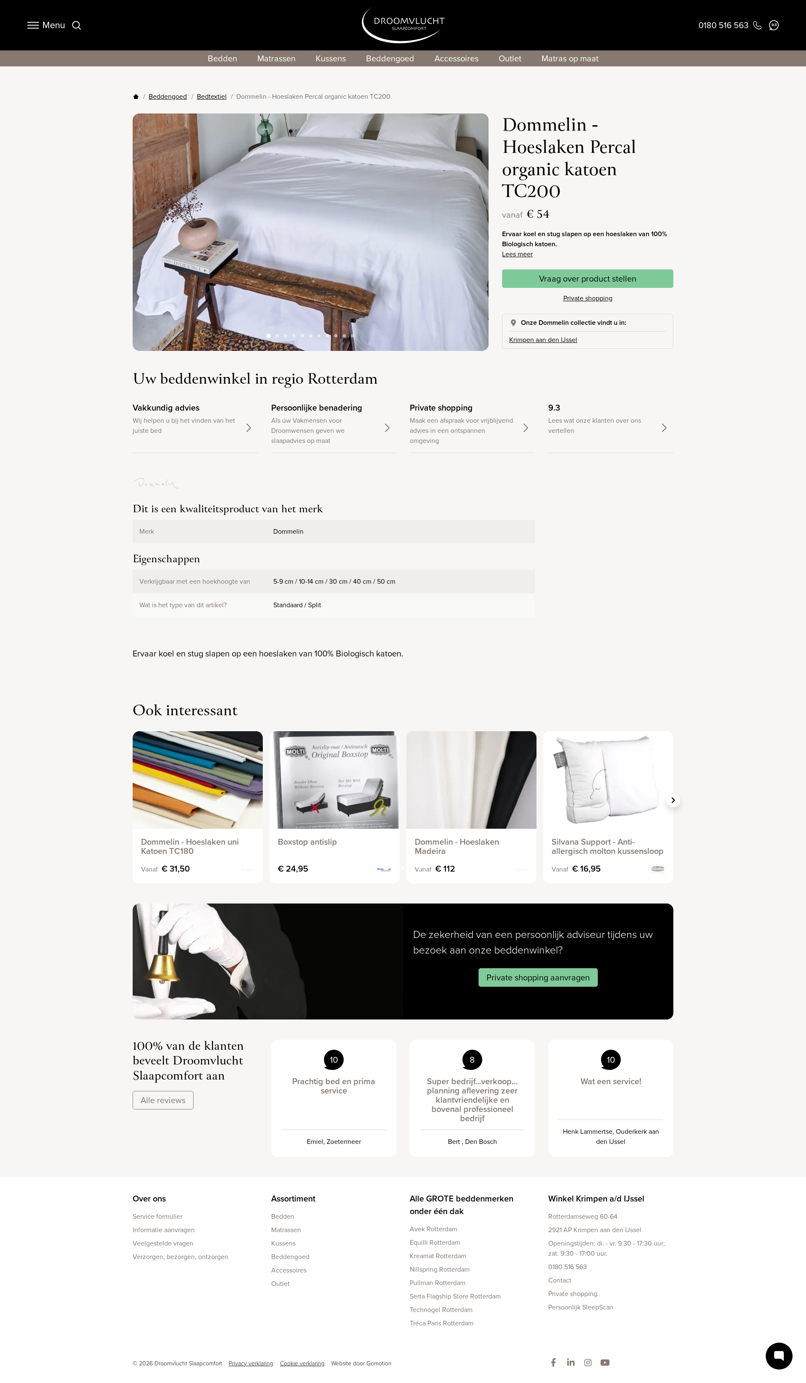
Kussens (331, 58)
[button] (475, 225)
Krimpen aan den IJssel (543, 340)
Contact (559, 1280)
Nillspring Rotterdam (440, 1269)
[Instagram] (590, 1363)
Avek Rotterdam (433, 1229)
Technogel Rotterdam (441, 1310)
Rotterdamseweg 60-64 (583, 1216)
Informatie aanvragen (164, 1230)
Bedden (222, 58)
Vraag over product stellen (587, 278)
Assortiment (293, 1198)
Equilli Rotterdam (435, 1242)
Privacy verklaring (251, 1363)
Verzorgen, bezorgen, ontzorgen (180, 1257)
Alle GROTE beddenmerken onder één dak (461, 1204)
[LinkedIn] (572, 1363)
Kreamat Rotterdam (438, 1256)
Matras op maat (570, 58)
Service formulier (158, 1216)
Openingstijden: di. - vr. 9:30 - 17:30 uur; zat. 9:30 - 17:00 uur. (606, 1248)
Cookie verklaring (302, 1363)
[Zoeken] (76, 25)
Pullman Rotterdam (438, 1283)
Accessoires (456, 58)
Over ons (149, 1198)
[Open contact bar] (779, 1356)
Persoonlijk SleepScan (580, 1307)
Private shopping (587, 298)
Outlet (510, 58)
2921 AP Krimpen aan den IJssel (594, 1230)
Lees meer (517, 254)
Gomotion (379, 1363)
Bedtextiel (212, 96)
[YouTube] (607, 1363)
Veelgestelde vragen (163, 1243)
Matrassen (276, 58)
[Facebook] (555, 1363)
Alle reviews (163, 1100)
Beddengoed (390, 58)
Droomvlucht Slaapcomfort (403, 25)
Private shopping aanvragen (538, 977)
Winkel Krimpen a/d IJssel (596, 1198)
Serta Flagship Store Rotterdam (455, 1296)
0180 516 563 (567, 1267)
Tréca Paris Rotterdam (442, 1323)
